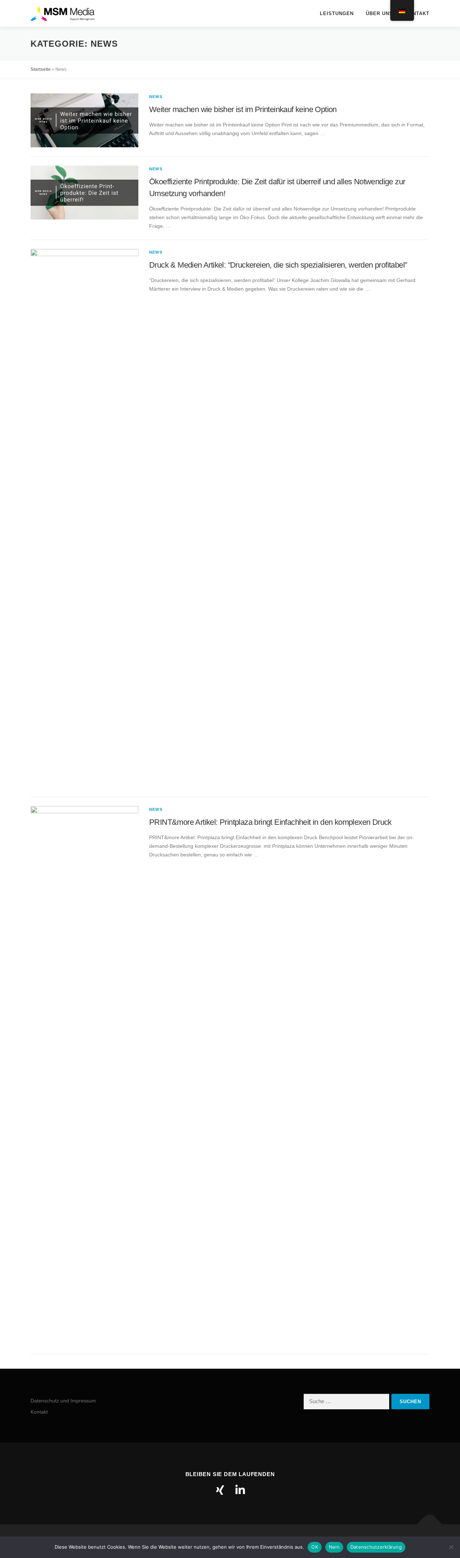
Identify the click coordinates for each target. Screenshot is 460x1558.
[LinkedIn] (240, 1490)
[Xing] (220, 1490)
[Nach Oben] (429, 1524)
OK (314, 1547)
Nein (334, 1547)
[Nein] (451, 1547)
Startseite (41, 69)
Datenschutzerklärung (376, 1547)
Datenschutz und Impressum (63, 1401)
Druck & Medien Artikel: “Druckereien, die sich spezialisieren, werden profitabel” (278, 264)
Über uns (379, 13)
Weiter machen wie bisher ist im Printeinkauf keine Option (243, 109)
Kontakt (417, 13)
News (155, 96)
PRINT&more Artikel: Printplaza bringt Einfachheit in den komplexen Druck (270, 822)
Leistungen (337, 13)
